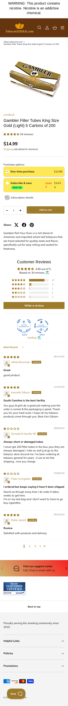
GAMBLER (9, 114)
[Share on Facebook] (24, 225)
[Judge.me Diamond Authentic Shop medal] (24, 326)
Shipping (8, 149)
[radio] (7, 171)
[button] (55, 28)
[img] (11, 357)
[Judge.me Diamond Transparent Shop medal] (41, 326)
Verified (31, 337)
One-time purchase (22, 171)
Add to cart (45, 209)
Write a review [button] (34, 305)
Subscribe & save (21, 184)
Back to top (34, 606)
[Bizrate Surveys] (8, 593)
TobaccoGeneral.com (13, 42)
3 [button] (35, 546)
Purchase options (13, 164)
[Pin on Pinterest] (32, 225)
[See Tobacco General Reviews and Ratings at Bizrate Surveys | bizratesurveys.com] (14, 588)
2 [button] (30, 546)
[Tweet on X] (16, 225)
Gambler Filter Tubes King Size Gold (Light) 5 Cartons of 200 (31, 44)
